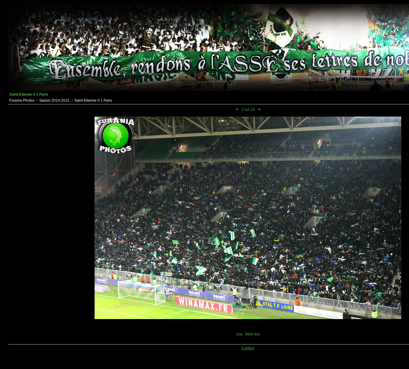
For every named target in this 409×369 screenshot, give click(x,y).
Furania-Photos (21, 100)
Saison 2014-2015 (54, 100)
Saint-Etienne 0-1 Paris (93, 100)
